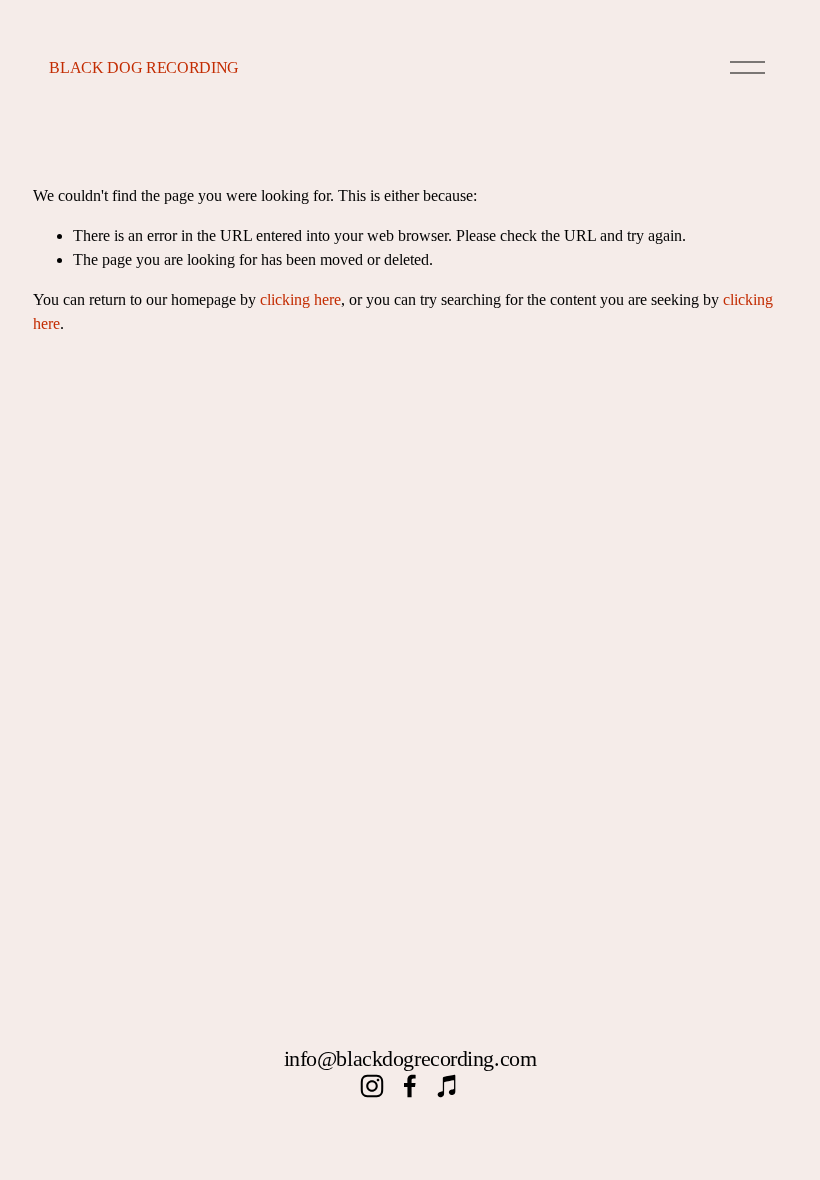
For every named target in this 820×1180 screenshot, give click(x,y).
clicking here (300, 299)
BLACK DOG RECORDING (144, 67)
